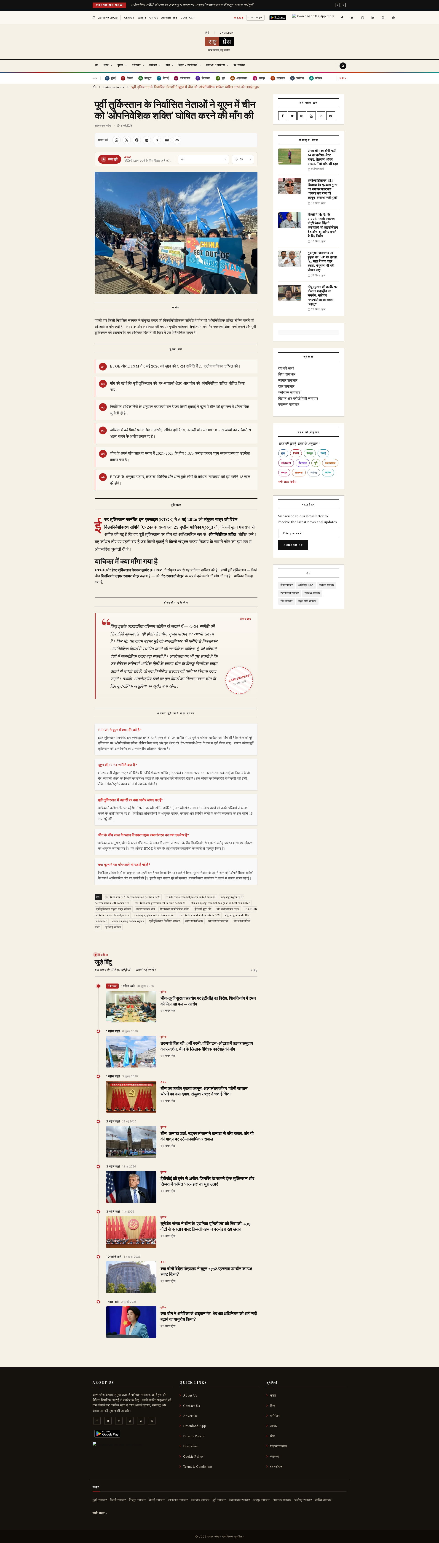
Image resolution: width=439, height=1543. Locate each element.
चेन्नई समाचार (157, 1500)
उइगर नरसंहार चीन (145, 909)
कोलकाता (286, 463)
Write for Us (148, 17)
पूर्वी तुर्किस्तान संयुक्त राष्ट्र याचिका (113, 909)
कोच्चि (328, 472)
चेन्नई (323, 453)
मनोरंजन (275, 1415)
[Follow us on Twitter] (352, 17)
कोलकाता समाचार (178, 1500)
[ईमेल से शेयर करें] (167, 140)
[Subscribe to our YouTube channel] (382, 17)
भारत (273, 1395)
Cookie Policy (193, 1456)
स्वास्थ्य (274, 1456)
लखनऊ (299, 472)
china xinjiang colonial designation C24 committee (220, 903)
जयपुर (284, 472)
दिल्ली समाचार (118, 1500)
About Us (190, 1395)
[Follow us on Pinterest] (393, 17)
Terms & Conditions (197, 1466)
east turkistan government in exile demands (159, 903)
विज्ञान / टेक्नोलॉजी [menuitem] (188, 65)
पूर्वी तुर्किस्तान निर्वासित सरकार (164, 921)
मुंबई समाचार (100, 1500)
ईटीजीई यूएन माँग (203, 909)
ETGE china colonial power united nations (190, 897)
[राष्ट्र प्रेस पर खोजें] (343, 65)
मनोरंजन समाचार (289, 392)
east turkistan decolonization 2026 (199, 915)
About (129, 17)
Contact (188, 17)
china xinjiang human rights (128, 921)
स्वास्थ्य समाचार (288, 404)
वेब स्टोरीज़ (276, 1466)
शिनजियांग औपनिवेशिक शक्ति (174, 909)
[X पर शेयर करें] (127, 140)
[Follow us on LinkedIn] (372, 17)
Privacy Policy (193, 1436)
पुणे (315, 463)
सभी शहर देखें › (287, 482)
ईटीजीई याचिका (113, 927)
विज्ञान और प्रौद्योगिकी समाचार (298, 398)
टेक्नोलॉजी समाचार (290, 593)
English (227, 32)
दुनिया (164, 992)
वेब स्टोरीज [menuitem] (239, 65)
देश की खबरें (286, 368)
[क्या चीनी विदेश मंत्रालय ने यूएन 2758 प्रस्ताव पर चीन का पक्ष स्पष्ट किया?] (131, 1277)
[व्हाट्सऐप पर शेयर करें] (116, 140)
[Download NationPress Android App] (278, 17)
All (164, 1082)
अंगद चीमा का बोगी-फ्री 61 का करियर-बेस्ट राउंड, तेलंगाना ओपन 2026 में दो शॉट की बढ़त (323, 157)
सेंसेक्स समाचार (326, 585)
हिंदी (207, 32)
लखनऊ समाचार (282, 1500)
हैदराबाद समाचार (200, 1500)
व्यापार (273, 1426)
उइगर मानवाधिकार (194, 921)
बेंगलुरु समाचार (137, 1500)
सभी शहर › (100, 1513)
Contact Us (191, 1405)
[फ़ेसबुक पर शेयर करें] (137, 140)
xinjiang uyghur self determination (154, 915)
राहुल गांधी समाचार (307, 601)
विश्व (272, 1405)
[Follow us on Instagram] (362, 17)
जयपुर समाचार (261, 1500)
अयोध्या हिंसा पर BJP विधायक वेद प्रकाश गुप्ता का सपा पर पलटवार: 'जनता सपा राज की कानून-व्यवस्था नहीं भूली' (192, 4)
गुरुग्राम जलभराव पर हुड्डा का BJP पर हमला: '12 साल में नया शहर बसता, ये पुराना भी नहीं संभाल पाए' (322, 261)
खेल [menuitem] (168, 65)
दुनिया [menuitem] (120, 65)
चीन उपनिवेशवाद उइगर (228, 909)
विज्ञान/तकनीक (278, 1446)
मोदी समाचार (287, 585)
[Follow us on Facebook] (341, 17)
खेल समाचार (286, 386)
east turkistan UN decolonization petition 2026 (132, 897)
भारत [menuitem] (106, 65)
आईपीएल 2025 (305, 585)
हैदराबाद (303, 463)
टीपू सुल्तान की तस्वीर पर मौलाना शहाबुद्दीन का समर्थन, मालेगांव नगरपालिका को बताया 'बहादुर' (322, 295)
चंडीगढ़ (314, 472)
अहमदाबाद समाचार (239, 1500)
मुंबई (283, 453)
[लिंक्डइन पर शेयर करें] (147, 140)
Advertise (169, 17)
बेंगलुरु (310, 453)
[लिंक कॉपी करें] (177, 140)
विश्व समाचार (286, 374)
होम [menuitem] (97, 65)
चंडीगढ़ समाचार (303, 1500)
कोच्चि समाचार (323, 1500)
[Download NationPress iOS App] (314, 17)
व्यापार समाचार (287, 380)
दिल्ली (296, 453)
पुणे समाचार (219, 1500)
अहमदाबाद (330, 463)
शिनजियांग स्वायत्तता (218, 921)
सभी (343, 78)
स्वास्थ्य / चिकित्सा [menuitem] (215, 65)
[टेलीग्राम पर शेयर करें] (157, 140)
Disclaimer (191, 1446)
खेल (272, 1436)
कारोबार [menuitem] (153, 65)
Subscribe (293, 545)
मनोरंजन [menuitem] (136, 65)
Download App (194, 1426)
